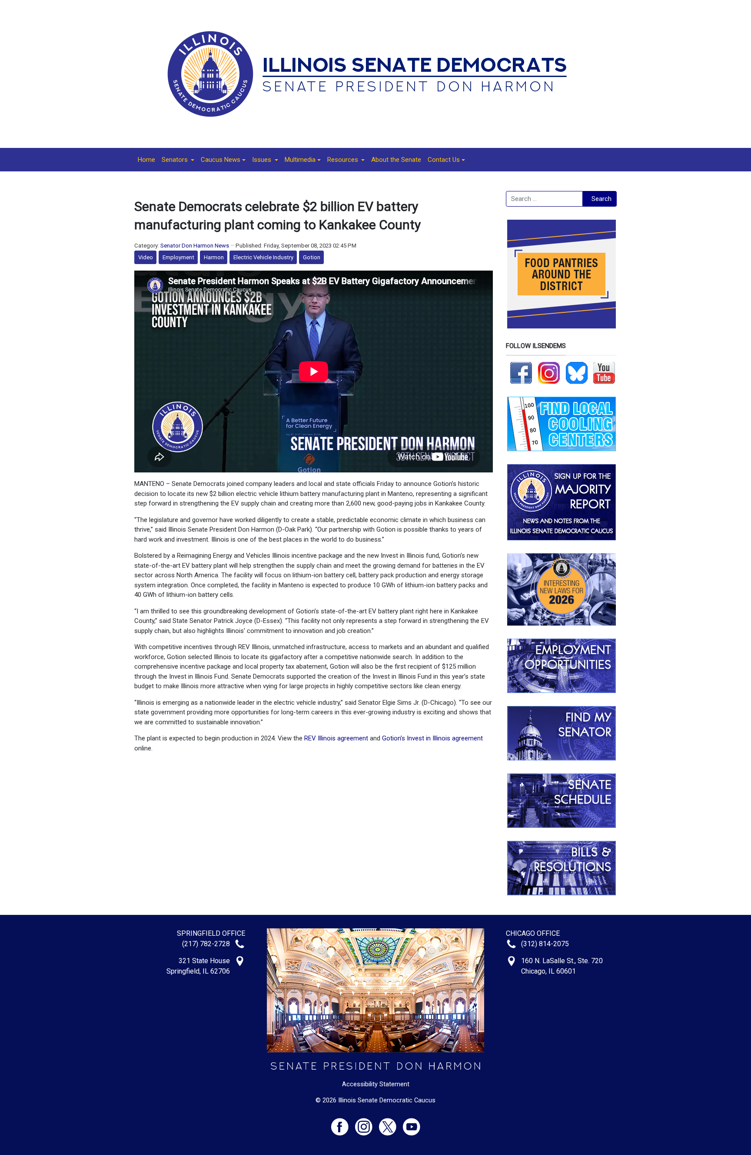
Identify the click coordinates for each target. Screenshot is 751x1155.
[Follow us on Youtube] (411, 1123)
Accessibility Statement (375, 1084)
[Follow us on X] (391, 1123)
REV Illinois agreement (336, 738)
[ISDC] (372, 73)
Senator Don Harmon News (194, 245)
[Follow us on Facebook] (521, 372)
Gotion (311, 257)
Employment (178, 257)
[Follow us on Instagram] (549, 372)
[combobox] (544, 199)
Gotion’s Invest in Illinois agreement (432, 738)
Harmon (214, 257)
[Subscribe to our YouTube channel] (604, 372)
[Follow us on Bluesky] (577, 372)
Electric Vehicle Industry (263, 257)
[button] (178, 159)
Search (601, 199)
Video (145, 257)
